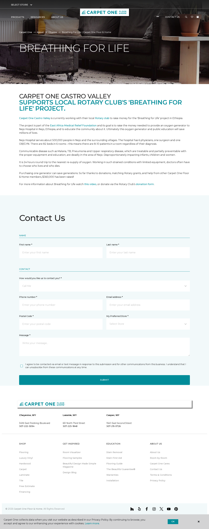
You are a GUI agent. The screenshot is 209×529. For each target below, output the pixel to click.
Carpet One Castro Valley (34, 118)
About (40, 32)
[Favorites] (192, 17)
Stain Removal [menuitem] (114, 452)
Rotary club (102, 118)
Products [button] (17, 17)
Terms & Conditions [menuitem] (161, 475)
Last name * (112, 245)
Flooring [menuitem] (23, 452)
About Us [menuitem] (155, 452)
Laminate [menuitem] (24, 475)
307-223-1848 (70, 426)
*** (157, 17)
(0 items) (198, 17)
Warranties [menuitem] (112, 475)
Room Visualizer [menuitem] (72, 452)
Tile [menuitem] (21, 480)
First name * (25, 245)
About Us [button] (57, 17)
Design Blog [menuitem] (69, 472)
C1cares (53, 32)
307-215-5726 (113, 426)
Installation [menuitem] (112, 480)
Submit (104, 379)
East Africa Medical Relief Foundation (73, 125)
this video (90, 184)
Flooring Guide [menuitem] (114, 463)
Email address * (114, 297)
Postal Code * (26, 316)
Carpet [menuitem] (23, 469)
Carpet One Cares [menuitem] (160, 463)
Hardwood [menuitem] (25, 463)
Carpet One (25, 32)
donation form (145, 184)
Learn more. (92, 523)
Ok (173, 521)
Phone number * (28, 297)
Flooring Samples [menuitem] (72, 458)
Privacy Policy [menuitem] (157, 480)
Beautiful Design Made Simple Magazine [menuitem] (79, 465)
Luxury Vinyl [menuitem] (26, 458)
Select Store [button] (19, 4)
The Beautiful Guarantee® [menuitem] (120, 469)
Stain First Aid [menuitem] (114, 458)
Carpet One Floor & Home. (28, 508)
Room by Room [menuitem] (158, 458)
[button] (186, 17)
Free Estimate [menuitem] (27, 486)
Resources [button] (38, 17)
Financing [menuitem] (24, 491)
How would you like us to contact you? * (40, 278)
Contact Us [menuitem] (156, 469)
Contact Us (172, 17)
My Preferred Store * (117, 316)
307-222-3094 (26, 426)
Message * (24, 335)
